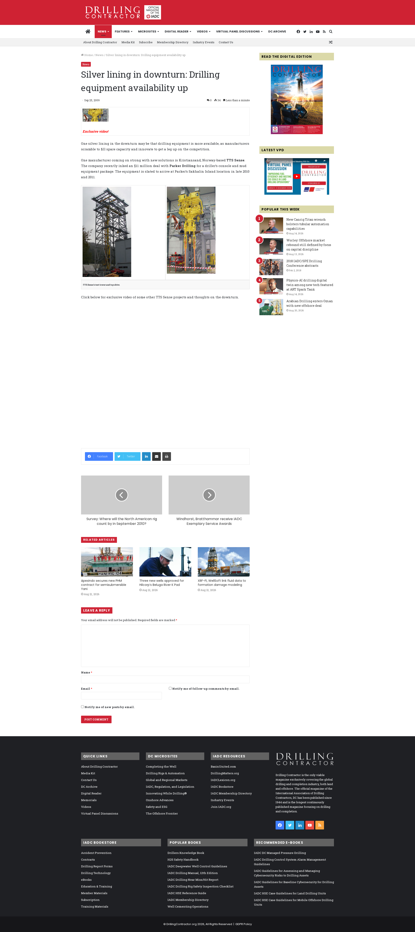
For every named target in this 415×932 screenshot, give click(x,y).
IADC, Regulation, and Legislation (170, 787)
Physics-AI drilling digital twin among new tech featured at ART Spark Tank (309, 284)
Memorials (89, 800)
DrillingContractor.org (181, 924)
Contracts (88, 859)
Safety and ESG (156, 807)
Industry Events (203, 42)
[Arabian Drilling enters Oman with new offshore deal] (271, 307)
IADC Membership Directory (231, 793)
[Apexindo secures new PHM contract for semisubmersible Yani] (107, 561)
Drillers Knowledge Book (186, 853)
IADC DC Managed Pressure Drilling (280, 853)
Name (86, 672)
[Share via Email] (156, 456)
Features (122, 31)
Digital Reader (176, 31)
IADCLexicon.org (223, 780)
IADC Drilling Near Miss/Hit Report (193, 880)
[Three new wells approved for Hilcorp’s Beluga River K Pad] (165, 561)
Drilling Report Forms (97, 866)
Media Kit (128, 42)
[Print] (166, 456)
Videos (202, 31)
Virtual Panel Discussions (238, 31)
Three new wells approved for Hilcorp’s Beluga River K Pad (161, 582)
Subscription (90, 900)
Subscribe (146, 42)
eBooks (86, 880)
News (102, 31)
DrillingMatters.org (225, 773)
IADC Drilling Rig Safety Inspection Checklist (200, 886)
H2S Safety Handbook (183, 859)
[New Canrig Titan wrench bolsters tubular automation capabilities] (271, 225)
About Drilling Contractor (100, 42)
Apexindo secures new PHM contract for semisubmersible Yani (103, 584)
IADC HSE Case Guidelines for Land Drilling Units (290, 893)
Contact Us (226, 42)
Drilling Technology (96, 873)
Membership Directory (172, 42)
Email (86, 689)
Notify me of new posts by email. (109, 707)
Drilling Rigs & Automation (165, 773)
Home (88, 55)
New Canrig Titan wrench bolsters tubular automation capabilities (307, 224)
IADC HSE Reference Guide (187, 893)
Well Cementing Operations (188, 906)
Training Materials (94, 906)
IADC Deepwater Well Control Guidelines (197, 866)
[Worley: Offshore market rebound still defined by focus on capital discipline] (271, 246)
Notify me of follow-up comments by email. (205, 689)
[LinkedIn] (146, 456)
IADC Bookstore (222, 787)
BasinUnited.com (223, 766)
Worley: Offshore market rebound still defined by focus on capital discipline (308, 244)
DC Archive (277, 31)
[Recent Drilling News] (297, 133)
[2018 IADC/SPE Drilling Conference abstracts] (271, 267)
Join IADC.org (221, 807)
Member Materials (94, 893)
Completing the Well (161, 766)
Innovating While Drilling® (166, 793)
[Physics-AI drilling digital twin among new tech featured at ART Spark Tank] (271, 286)
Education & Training (96, 886)
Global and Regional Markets (166, 780)
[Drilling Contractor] (121, 12)
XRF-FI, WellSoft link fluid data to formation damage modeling (222, 582)
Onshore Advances (160, 800)
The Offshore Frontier (162, 813)
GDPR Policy (243, 924)
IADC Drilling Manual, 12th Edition (193, 873)
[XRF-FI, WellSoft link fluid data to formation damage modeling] (224, 561)
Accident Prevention (96, 853)
